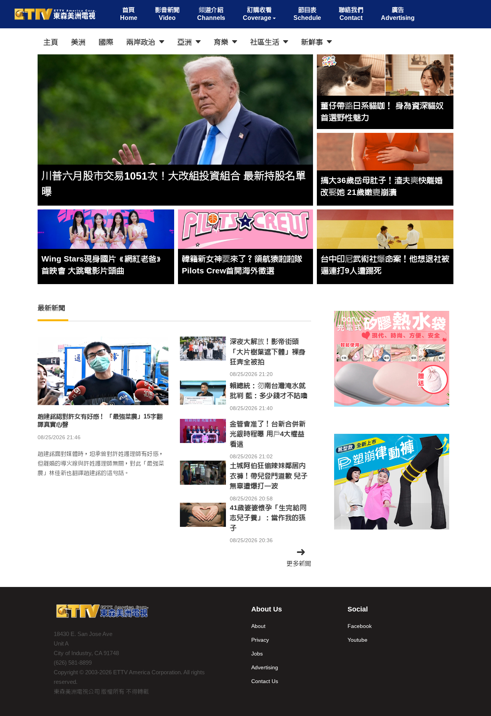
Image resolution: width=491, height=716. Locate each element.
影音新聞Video (167, 14)
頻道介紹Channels (211, 14)
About (258, 626)
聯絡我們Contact (351, 14)
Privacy (260, 640)
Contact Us (264, 681)
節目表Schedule (307, 14)
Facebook (360, 626)
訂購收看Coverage (257, 14)
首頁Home (128, 14)
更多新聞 (299, 563)
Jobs (257, 654)
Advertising (264, 667)
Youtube (357, 640)
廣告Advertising (398, 14)
